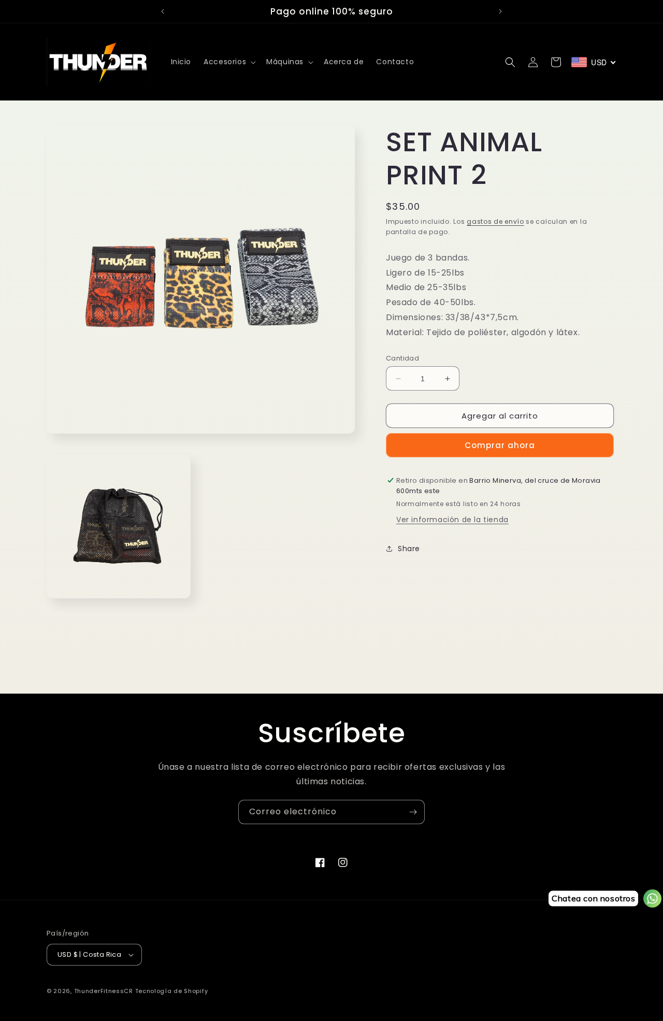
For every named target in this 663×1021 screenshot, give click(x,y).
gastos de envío (495, 221)
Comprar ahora (500, 445)
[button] (228, 62)
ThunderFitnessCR (103, 991)
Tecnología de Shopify (171, 991)
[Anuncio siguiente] (500, 11)
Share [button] (409, 548)
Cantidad (402, 358)
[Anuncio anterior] (162, 11)
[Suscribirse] (412, 812)
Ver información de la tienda (452, 519)
